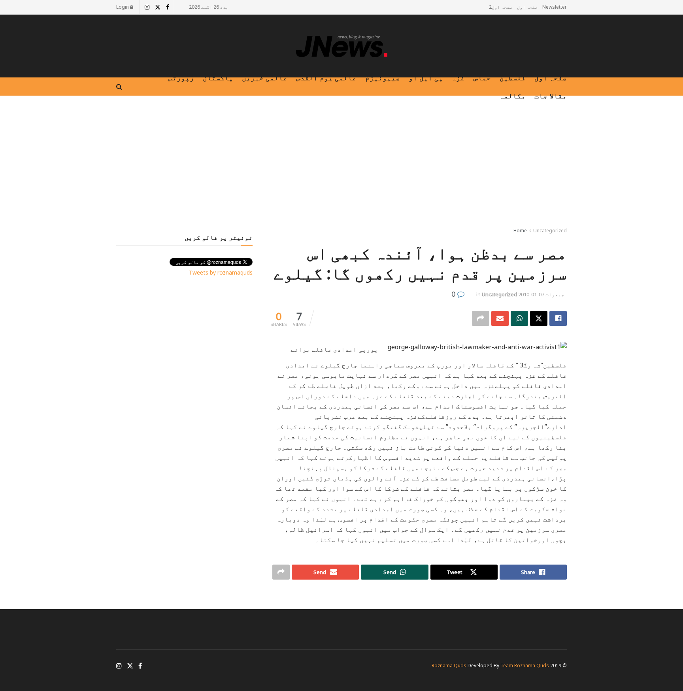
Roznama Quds (449, 665)
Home (520, 230)
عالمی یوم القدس (326, 77)
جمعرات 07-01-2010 (541, 294)
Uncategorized (550, 230)
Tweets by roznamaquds (221, 272)
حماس (482, 77)
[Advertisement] (341, 163)
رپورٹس (181, 77)
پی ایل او (426, 77)
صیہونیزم (382, 77)
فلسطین (513, 77)
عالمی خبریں (264, 77)
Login (123, 7)
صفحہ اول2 (500, 7)
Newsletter (554, 7)
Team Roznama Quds (524, 665)
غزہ (458, 77)
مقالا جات (550, 95)
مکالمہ (513, 95)
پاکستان (218, 77)
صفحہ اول (527, 7)
